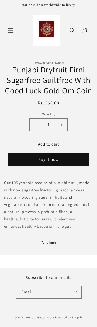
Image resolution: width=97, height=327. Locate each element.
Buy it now (48, 159)
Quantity (48, 114)
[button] (11, 31)
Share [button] (52, 242)
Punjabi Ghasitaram (39, 317)
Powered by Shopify (69, 317)
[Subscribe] (75, 292)
